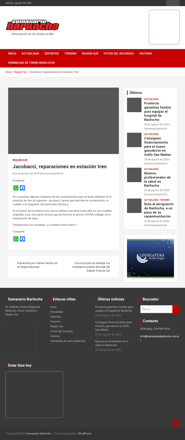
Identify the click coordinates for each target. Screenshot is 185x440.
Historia (145, 53)
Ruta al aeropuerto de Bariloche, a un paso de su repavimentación (158, 210)
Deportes (52, 53)
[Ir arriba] (176, 423)
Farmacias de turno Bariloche (31, 62)
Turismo (70, 53)
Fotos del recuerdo (119, 53)
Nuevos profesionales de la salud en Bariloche (157, 179)
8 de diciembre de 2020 (26, 173)
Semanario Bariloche (38, 433)
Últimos (136, 93)
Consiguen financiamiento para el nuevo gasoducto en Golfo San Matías (157, 146)
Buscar (176, 309)
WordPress (84, 433)
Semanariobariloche (51, 173)
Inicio (12, 53)
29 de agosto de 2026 (156, 124)
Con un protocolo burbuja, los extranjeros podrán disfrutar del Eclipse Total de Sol (91, 266)
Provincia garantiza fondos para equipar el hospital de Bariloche (157, 111)
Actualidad (30, 53)
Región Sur (90, 53)
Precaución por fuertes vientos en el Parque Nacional (37, 265)
